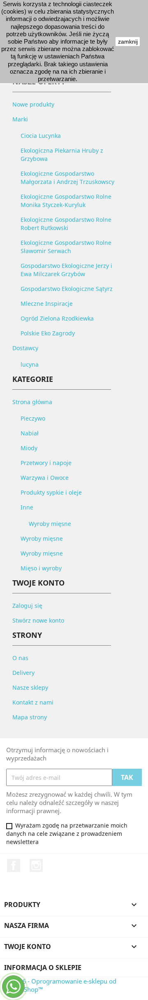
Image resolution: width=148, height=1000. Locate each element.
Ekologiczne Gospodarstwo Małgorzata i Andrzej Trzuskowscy (67, 178)
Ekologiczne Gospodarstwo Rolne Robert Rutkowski (66, 224)
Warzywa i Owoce (45, 477)
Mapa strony (29, 717)
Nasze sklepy (30, 687)
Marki (20, 119)
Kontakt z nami (32, 702)
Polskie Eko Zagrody (48, 333)
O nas (20, 658)
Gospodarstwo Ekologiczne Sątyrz (67, 289)
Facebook (13, 865)
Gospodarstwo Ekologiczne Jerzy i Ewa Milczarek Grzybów (66, 270)
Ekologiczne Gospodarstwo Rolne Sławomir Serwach (66, 247)
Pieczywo (33, 418)
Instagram (36, 865)
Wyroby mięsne (50, 524)
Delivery (23, 673)
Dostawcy (25, 348)
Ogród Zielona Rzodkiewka (57, 318)
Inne (27, 507)
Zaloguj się (27, 605)
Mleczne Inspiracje (47, 303)
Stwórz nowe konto (38, 620)
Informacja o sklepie (42, 967)
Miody (29, 448)
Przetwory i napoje (46, 463)
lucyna (30, 364)
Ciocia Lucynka (41, 136)
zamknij (128, 41)
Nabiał (30, 433)
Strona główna (32, 402)
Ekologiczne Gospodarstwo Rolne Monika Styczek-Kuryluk (66, 201)
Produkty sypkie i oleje (51, 492)
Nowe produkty (33, 104)
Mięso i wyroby (41, 568)
